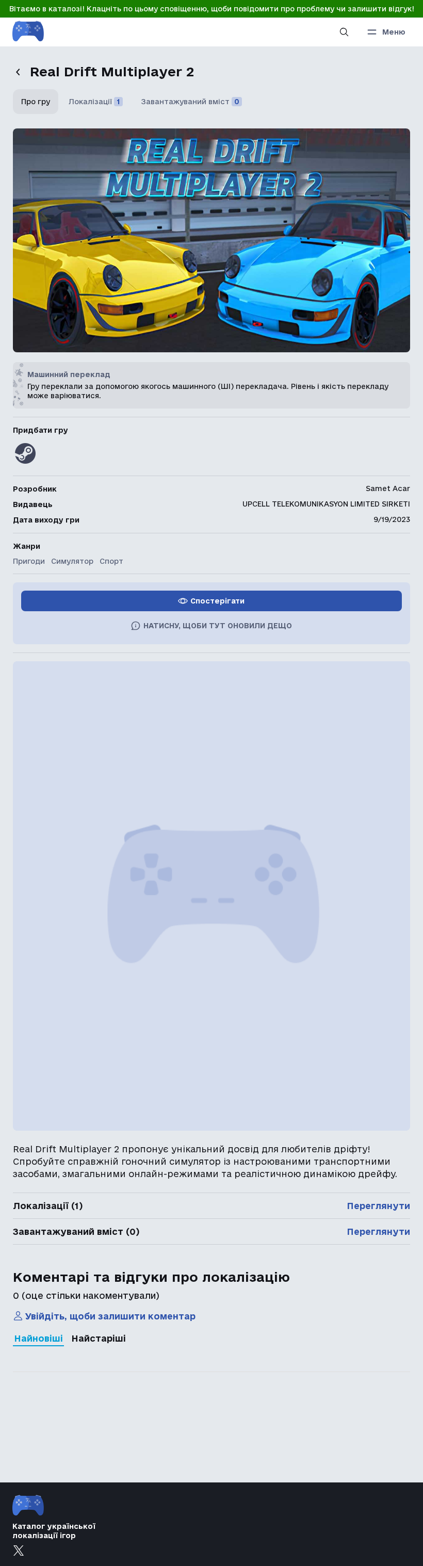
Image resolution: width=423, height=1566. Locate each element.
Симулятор (72, 561)
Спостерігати (217, 601)
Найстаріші (98, 1338)
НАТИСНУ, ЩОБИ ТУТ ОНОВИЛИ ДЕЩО (217, 626)
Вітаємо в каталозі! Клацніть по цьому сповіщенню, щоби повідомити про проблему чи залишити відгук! (211, 9)
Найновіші (38, 1338)
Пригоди (29, 561)
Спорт (111, 561)
